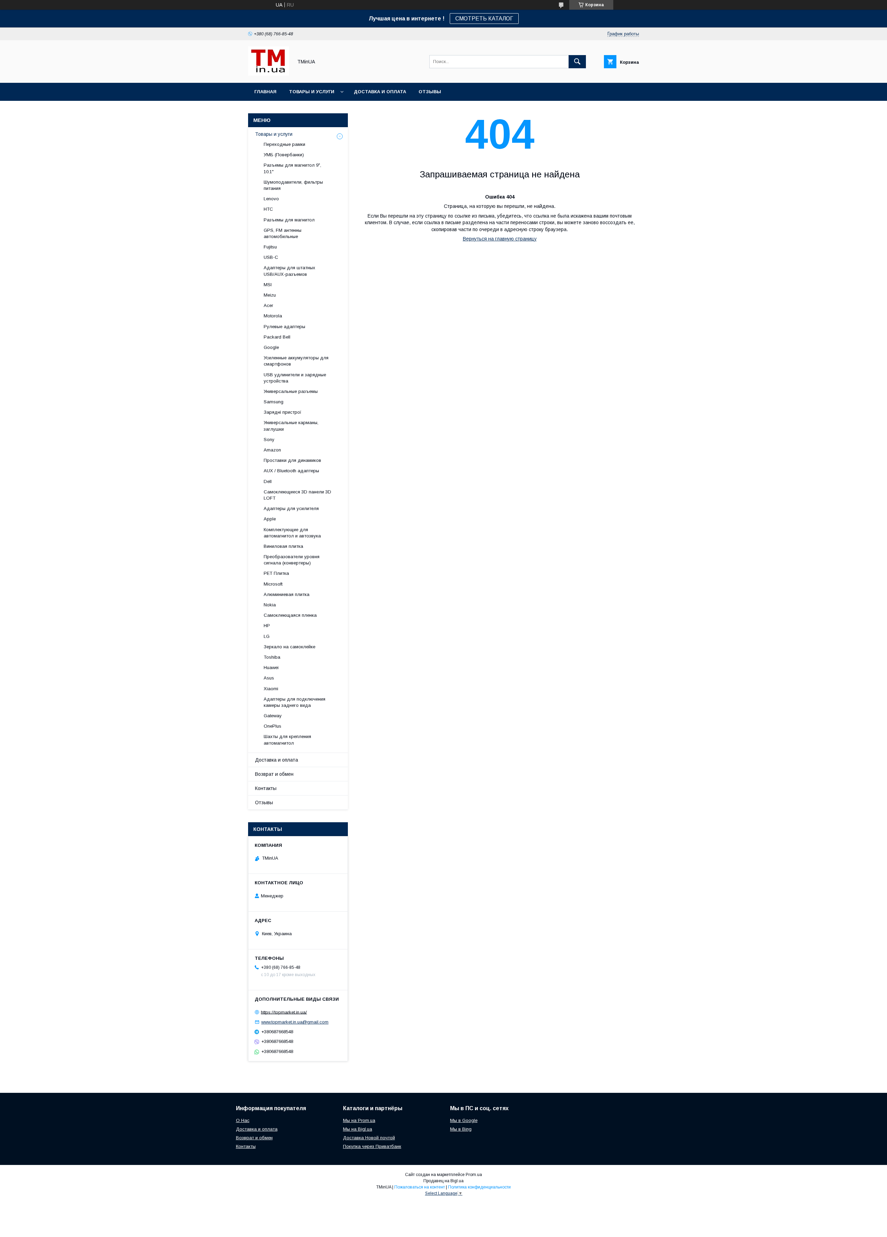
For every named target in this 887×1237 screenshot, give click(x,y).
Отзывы (430, 91)
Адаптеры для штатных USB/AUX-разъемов (289, 271)
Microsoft (273, 584)
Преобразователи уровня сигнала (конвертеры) (291, 559)
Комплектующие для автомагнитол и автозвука (292, 532)
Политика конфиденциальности (479, 1187)
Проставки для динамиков (292, 460)
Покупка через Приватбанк (372, 1146)
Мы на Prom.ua (359, 1120)
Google (271, 347)
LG (267, 636)
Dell (268, 481)
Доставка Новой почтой (369, 1137)
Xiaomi (271, 688)
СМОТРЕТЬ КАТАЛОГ (484, 18)
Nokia (270, 604)
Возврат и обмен (274, 774)
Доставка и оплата (380, 91)
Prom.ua (474, 1174)
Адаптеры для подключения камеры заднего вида (294, 702)
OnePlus (272, 726)
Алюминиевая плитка (286, 594)
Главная (265, 91)
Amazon (272, 450)
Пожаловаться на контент (419, 1187)
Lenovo (271, 198)
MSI (268, 284)
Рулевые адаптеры (284, 326)
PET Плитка (276, 573)
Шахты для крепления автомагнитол (287, 739)
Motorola (273, 315)
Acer (268, 305)
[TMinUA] (268, 74)
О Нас (242, 1120)
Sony (269, 439)
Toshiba (272, 657)
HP (267, 625)
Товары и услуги (311, 91)
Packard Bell (277, 337)
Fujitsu (270, 246)
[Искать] (577, 61)
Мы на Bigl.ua (357, 1129)
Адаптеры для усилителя (291, 508)
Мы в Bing (461, 1129)
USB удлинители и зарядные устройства (295, 378)
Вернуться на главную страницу (500, 239)
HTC (268, 209)
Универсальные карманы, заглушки (291, 425)
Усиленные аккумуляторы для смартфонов (296, 361)
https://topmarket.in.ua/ (284, 1012)
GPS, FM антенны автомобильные (282, 233)
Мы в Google (463, 1120)
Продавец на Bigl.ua (443, 1180)
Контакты (265, 788)
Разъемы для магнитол (289, 219)
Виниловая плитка (283, 546)
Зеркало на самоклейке (289, 646)
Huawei (271, 667)
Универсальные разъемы (291, 391)
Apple (270, 518)
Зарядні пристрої (282, 412)
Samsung (273, 401)
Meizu (270, 295)
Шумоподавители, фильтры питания (293, 185)
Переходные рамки (284, 144)
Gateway (273, 715)
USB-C (271, 257)
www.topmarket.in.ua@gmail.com (294, 1022)
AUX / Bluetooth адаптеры (291, 470)
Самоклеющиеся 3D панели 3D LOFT (297, 495)
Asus (269, 678)
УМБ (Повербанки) (284, 154)
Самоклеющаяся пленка (290, 615)
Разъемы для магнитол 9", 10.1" (292, 168)
